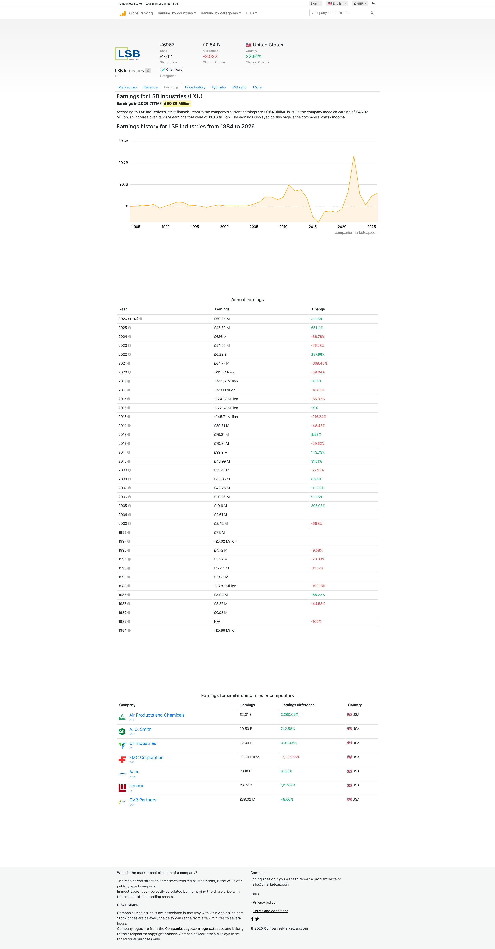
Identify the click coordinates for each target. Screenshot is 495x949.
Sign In (315, 3)
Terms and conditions (270, 911)
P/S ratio (240, 87)
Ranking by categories (219, 13)
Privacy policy (264, 902)
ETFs (250, 13)
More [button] (257, 87)
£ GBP (359, 3)
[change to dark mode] (373, 3)
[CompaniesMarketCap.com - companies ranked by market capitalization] (123, 13)
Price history (195, 87)
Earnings (171, 87)
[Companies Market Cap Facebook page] (252, 920)
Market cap (127, 87)
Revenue (150, 87)
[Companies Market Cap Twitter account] (257, 920)
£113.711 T (175, 3)
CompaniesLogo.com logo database (194, 929)
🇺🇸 (335, 3)
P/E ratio (219, 87)
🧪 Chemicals (172, 69)
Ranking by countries (175, 13)
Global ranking (141, 13)
